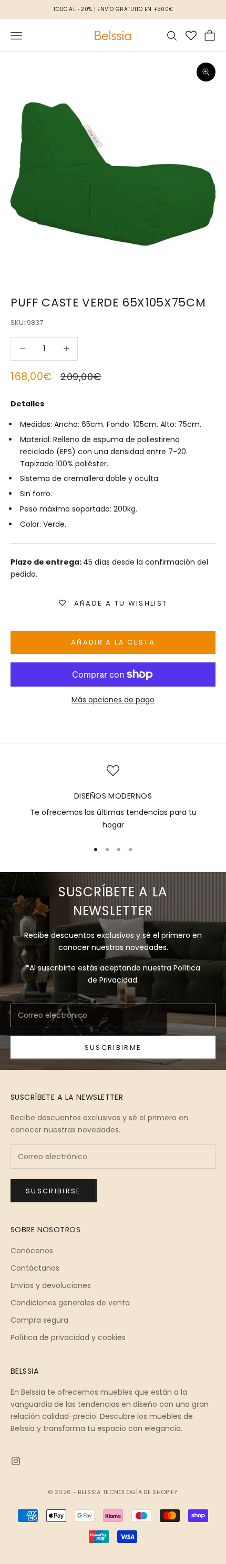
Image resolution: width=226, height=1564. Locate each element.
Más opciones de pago (113, 699)
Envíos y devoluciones (51, 1285)
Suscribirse (53, 1191)
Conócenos (32, 1250)
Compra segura (39, 1320)
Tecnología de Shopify (140, 1492)
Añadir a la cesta (113, 642)
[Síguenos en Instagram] (16, 1461)
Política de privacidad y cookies (68, 1337)
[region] (113, 797)
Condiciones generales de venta (70, 1302)
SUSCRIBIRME (113, 1047)
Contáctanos (35, 1268)
